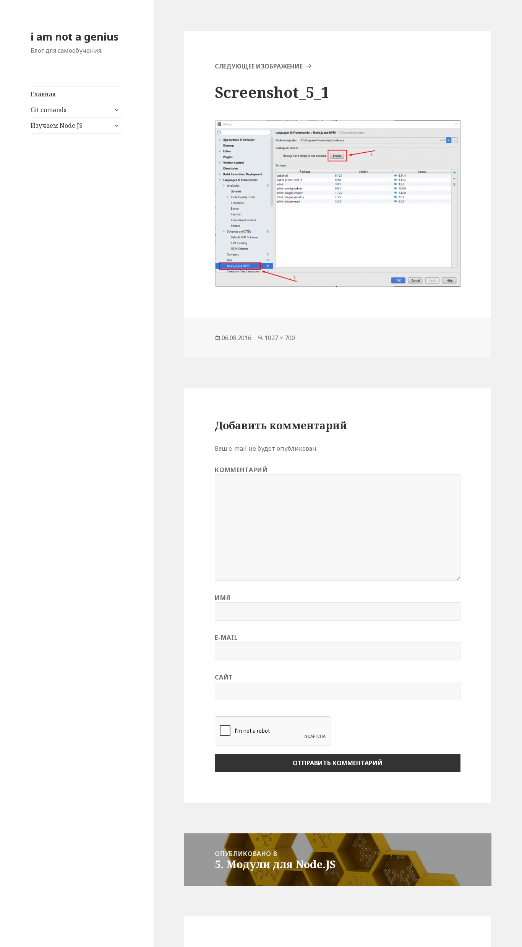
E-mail (226, 637)
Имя (222, 597)
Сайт (224, 677)
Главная (43, 94)
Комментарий (241, 470)
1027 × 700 (279, 338)
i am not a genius (74, 36)
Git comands (48, 110)
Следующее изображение (259, 66)
